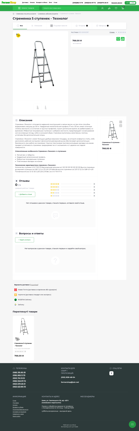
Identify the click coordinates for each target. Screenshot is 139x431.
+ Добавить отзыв (25, 194)
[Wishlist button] (118, 39)
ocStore (73, 425)
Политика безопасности (20, 409)
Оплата (32, 2)
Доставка (25, 2)
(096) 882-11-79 (19, 375)
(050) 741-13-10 (19, 378)
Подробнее (34, 285)
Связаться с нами (18, 414)
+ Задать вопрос (25, 240)
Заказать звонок (116, 3)
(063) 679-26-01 (19, 384)
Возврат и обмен (41, 2)
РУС (133, 3)
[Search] (96, 8)
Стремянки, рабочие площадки (48, 13)
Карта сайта (16, 416)
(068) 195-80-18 (19, 372)
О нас (55, 2)
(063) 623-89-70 (19, 387)
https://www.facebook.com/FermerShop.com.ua (111, 373)
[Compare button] (123, 39)
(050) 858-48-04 (68, 377)
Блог (50, 2)
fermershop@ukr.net (70, 382)
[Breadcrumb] (13, 13)
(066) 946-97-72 (19, 381)
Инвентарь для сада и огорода (26, 13)
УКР (127, 3)
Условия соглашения (19, 412)
